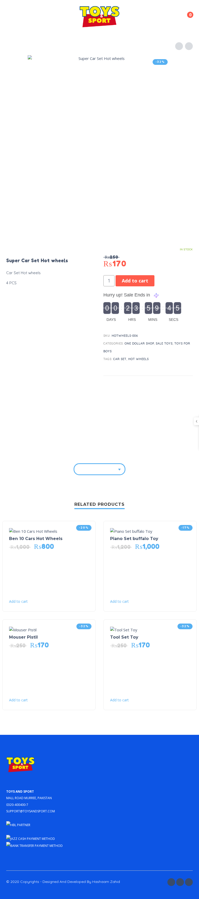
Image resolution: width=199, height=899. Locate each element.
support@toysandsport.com (30, 811)
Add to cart (135, 281)
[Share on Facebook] (158, 384)
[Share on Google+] (188, 384)
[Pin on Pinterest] (178, 384)
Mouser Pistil (23, 637)
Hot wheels (138, 359)
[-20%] (33, 530)
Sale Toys (164, 343)
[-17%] (131, 530)
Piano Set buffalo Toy (134, 538)
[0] (186, 18)
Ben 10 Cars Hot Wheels (35, 538)
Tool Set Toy (124, 637)
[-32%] (23, 629)
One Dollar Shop (139, 343)
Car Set (119, 359)
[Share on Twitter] (168, 384)
